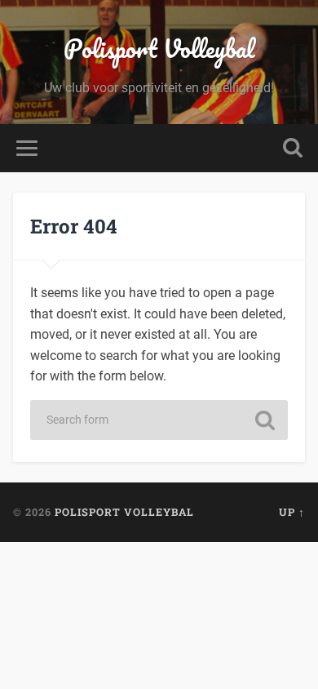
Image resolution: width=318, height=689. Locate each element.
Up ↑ (292, 511)
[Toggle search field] (293, 148)
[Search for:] (159, 420)
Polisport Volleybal (159, 49)
